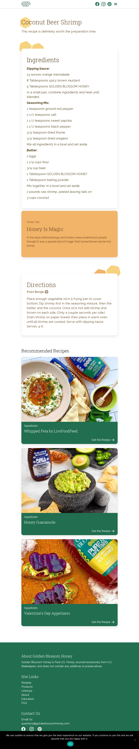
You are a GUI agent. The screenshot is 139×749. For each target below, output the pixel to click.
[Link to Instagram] (103, 4)
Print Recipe (35, 291)
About (25, 694)
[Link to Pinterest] (109, 4)
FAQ (24, 703)
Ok (70, 744)
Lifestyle (26, 690)
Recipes (26, 682)
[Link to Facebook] (97, 4)
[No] (134, 740)
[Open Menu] (116, 4)
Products (27, 686)
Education (27, 699)
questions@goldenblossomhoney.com (45, 723)
